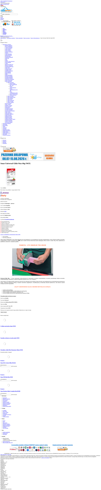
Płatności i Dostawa (6, 398)
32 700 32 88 (10, 442)
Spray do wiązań (8, 103)
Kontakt (4, 415)
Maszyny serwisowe (9, 65)
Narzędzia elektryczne (9, 66)
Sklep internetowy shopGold (5, 454)
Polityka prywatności (7, 403)
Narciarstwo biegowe (7, 123)
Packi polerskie (8, 71)
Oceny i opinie (5, 412)
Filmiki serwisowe (6, 426)
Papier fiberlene (8, 72)
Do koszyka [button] (14, 366)
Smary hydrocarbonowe (13, 87)
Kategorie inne (3, 138)
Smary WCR (9, 99)
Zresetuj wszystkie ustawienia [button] (5, 488)
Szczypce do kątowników (10, 110)
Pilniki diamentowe (8, 75)
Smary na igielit (10, 101)
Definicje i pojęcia (6, 423)
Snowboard (5, 124)
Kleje (6, 59)
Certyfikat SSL (3, 146)
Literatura (4, 128)
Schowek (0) (2, 2)
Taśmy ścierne (7, 111)
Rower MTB (5, 125)
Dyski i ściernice (8, 50)
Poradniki (4, 427)
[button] (1, 5)
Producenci (5, 413)
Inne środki (5, 133)
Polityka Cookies (6, 402)
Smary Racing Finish (14, 93)
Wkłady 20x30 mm (8, 118)
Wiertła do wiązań (8, 117)
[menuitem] (42, 28)
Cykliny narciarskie (8, 47)
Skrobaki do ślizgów (9, 78)
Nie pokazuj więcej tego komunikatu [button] (7, 458)
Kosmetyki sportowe (6, 134)
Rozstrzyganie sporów (7, 406)
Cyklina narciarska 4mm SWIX (8, 326)
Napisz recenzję (3, 312)
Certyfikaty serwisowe (7, 414)
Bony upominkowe (8, 46)
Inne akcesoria (7, 56)
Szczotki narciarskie (9, 109)
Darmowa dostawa (6, 404)
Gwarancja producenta (9, 219)
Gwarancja (5, 401)
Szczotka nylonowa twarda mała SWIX (9, 338)
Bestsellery (5, 143)
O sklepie (4, 410)
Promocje (4, 141)
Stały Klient (5, 422)
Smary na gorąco (10, 82)
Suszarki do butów (6, 129)
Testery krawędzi (8, 115)
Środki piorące (5, 131)
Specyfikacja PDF (17, 234)
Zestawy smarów (10, 102)
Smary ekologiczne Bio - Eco (13, 85)
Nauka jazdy (7, 67)
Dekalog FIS (5, 433)
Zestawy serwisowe (8, 121)
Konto (1, 17)
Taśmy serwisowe (8, 112)
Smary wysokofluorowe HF (14, 92)
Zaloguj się (2, 4)
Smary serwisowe (13, 95)
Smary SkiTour (10, 98)
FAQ (4, 421)
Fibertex (6, 52)
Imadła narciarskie (8, 55)
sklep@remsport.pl (8, 0)
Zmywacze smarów (8, 122)
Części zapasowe (8, 48)
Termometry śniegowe (9, 113)
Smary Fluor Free (10, 100)
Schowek (2, 18)
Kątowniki (7, 58)
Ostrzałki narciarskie (9, 70)
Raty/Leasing (5, 399)
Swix (5, 211)
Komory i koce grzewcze (9, 61)
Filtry (1, 40)
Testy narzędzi (5, 428)
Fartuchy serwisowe (9, 51)
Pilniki (6, 73)
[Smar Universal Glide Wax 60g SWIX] (10, 185)
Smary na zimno (10, 96)
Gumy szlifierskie (8, 53)
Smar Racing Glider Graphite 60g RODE (10, 391)
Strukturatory (7, 107)
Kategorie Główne (3, 42)
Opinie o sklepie (6, 416)
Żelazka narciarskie (8, 120)
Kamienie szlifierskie (9, 57)
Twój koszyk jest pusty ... (6, 35)
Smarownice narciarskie (9, 79)
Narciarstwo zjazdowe (7, 44)
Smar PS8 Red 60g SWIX (6, 377)
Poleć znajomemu (10, 234)
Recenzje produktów (6, 424)
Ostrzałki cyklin (8, 69)
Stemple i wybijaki (8, 105)
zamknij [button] (1, 459)
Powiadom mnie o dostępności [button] (6, 199)
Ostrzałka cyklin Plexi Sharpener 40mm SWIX (11, 350)
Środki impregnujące (6, 130)
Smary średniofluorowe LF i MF (14, 89)
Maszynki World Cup (9, 64)
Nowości (4, 140)
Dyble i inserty (8, 49)
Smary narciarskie (8, 81)
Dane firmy (5, 411)
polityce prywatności (45, 457)
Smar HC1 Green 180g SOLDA (8, 362)
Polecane (4, 142)
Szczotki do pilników (9, 108)
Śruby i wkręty (8, 104)
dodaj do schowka (3, 201)
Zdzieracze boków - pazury (10, 119)
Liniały (6, 63)
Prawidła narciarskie (9, 77)
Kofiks (6, 60)
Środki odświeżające (6, 132)
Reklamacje (5, 405)
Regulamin (5, 397)
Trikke (4, 126)
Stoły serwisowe (8, 106)
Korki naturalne (8, 62)
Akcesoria (5, 127)
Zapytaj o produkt (3, 234)
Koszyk (1, 19)
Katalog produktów (6, 432)
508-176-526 (2, 0)
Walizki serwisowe (8, 116)
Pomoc (4, 420)
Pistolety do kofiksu (8, 76)
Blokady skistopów (8, 45)
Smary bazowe (12, 83)
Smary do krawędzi (8, 80)
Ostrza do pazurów (8, 68)
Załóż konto (7, 4)
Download (5, 434)
